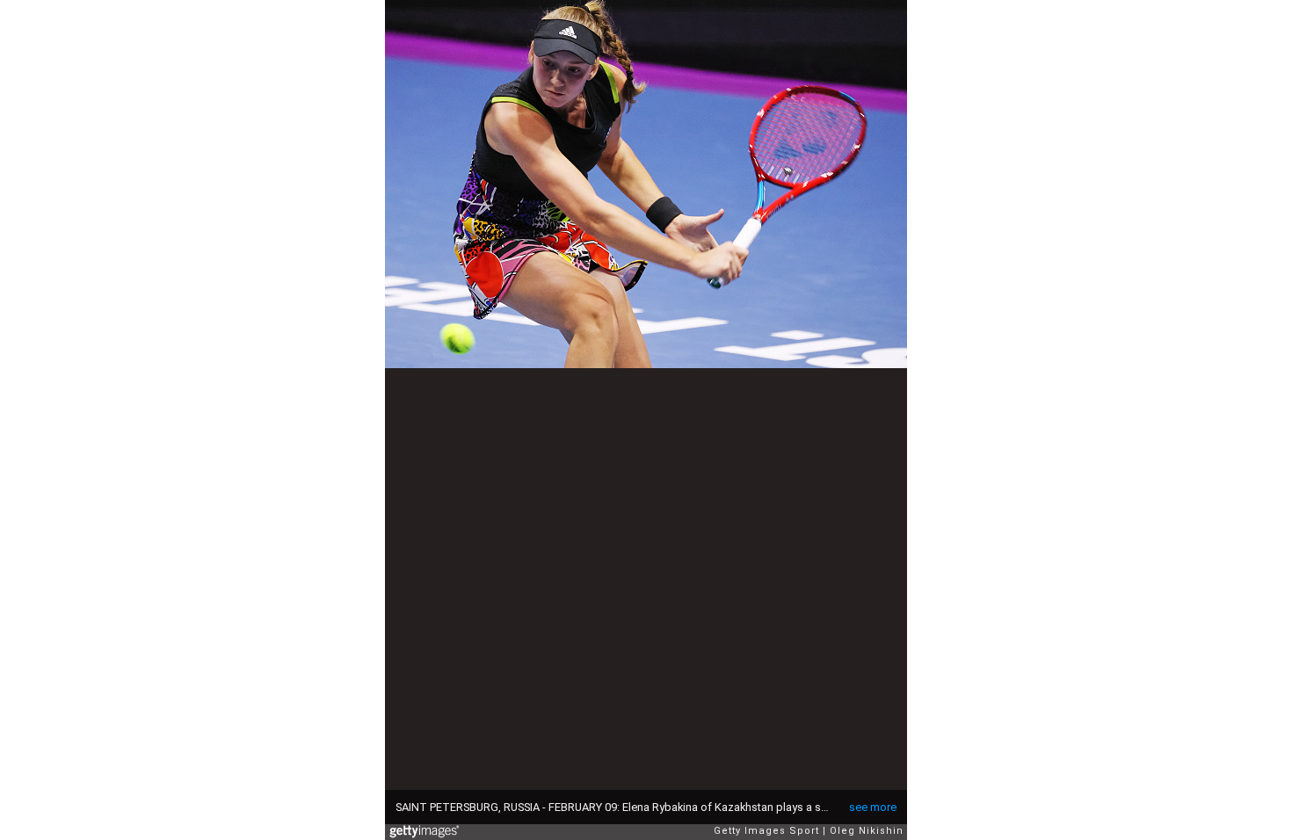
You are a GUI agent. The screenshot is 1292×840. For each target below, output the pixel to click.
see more (872, 807)
